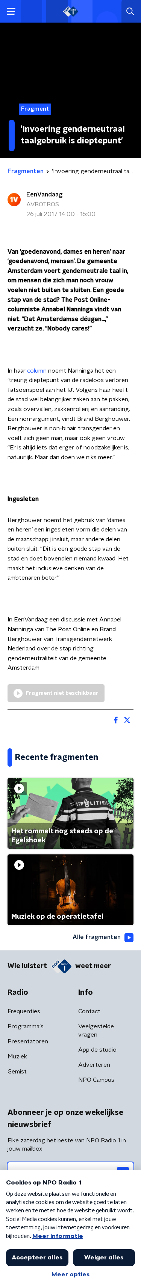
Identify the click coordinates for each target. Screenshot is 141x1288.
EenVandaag (44, 195)
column (37, 371)
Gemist (17, 1072)
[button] (11, 11)
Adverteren (94, 1065)
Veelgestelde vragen (96, 1030)
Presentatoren (28, 1041)
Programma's (26, 1026)
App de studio (97, 1050)
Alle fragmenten (97, 937)
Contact (89, 1011)
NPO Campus (96, 1080)
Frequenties (24, 1011)
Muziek (17, 1057)
